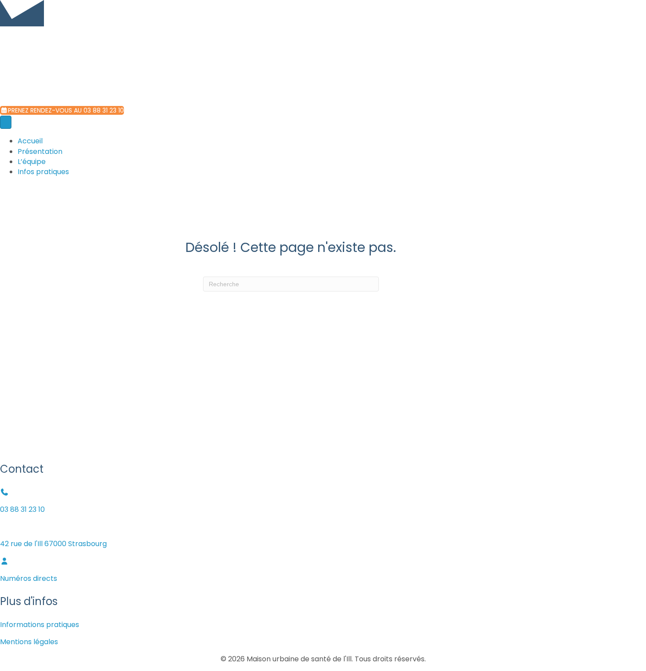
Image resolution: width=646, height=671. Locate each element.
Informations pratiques (39, 625)
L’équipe (32, 162)
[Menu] (5, 122)
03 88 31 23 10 (22, 509)
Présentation (40, 151)
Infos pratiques (43, 172)
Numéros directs (28, 578)
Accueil (30, 141)
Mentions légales (29, 642)
